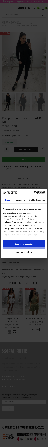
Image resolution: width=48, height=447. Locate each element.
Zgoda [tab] (7, 200)
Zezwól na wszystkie (24, 244)
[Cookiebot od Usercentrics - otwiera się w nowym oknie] (34, 192)
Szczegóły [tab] (20, 200)
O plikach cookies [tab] (37, 200)
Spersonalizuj (22, 252)
